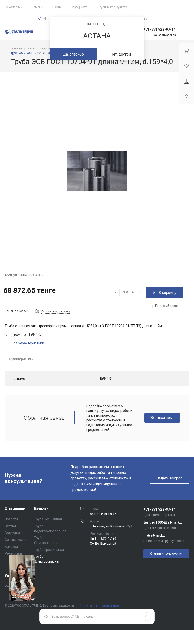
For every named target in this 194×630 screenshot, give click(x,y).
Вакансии (12, 546)
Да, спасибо (73, 54)
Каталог (41, 509)
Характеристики (21, 359)
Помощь (37, 7)
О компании (14, 7)
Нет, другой (120, 54)
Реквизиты (13, 553)
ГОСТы (56, 7)
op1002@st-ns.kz (103, 514)
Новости (11, 519)
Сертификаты (80, 7)
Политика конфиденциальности (105, 606)
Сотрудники (14, 533)
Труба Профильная (49, 550)
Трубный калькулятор (112, 7)
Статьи (10, 526)
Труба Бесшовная (48, 519)
